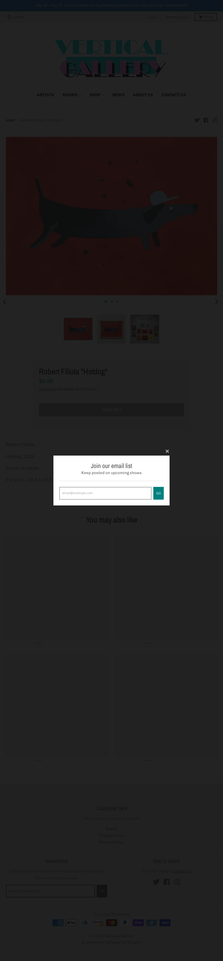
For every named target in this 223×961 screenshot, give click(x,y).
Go (158, 493)
